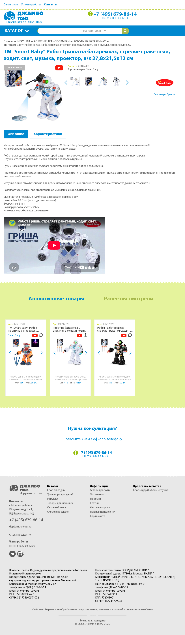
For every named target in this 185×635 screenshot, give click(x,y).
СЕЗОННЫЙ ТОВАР (57, 507)
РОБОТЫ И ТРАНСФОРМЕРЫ (52, 41)
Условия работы (31, 4)
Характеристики (48, 134)
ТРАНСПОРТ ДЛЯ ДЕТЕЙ (60, 494)
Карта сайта (97, 516)
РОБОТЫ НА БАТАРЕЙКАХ (90, 41)
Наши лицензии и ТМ (102, 511)
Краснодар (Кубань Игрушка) (151, 490)
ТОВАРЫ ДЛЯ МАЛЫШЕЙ (60, 503)
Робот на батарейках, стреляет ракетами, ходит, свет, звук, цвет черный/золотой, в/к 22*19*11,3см (113, 329)
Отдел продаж (20, 534)
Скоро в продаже (58, 511)
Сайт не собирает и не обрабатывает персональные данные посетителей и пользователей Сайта (92, 609)
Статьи (94, 503)
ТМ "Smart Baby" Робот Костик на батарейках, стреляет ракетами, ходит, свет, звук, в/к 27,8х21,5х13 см (26, 329)
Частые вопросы (100, 507)
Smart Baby (14, 335)
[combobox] (94, 31)
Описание (16, 134)
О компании (11, 4)
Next (126, 82)
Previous (67, 82)
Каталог (14, 31)
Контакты (50, 4)
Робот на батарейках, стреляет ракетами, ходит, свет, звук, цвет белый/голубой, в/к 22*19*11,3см (69, 329)
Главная (8, 41)
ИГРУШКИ (23, 41)
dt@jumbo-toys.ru (20, 526)
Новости (95, 498)
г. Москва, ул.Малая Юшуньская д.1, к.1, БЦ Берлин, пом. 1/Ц (21, 509)
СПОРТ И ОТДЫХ (56, 490)
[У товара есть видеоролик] (59, 67)
